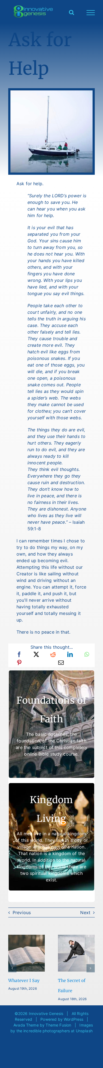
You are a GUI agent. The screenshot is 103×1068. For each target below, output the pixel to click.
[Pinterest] (19, 663)
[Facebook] (19, 654)
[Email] (60, 663)
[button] (12, 968)
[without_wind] (51, 92)
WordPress (73, 1019)
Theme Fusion (58, 1025)
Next (85, 912)
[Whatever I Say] (26, 937)
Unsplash (84, 1030)
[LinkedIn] (70, 654)
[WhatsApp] (87, 654)
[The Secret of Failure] (76, 937)
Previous (22, 912)
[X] (36, 654)
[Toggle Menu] (90, 12)
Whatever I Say (24, 980)
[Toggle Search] (71, 12)
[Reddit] (53, 654)
